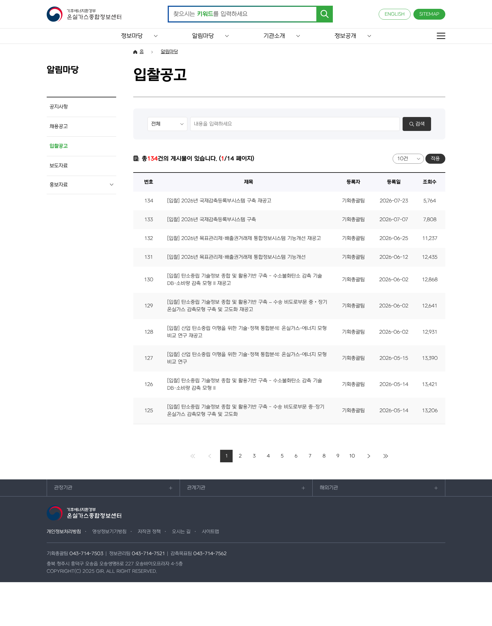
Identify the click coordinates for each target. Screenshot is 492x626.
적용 (435, 158)
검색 (420, 124)
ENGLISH (395, 14)
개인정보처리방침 (64, 531)
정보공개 (345, 36)
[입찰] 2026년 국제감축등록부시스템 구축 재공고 (219, 201)
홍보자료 (59, 185)
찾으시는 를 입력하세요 (210, 14)
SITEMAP (429, 14)
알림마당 (203, 36)
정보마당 (132, 36)
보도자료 (59, 166)
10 (352, 456)
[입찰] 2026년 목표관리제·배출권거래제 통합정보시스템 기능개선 (236, 257)
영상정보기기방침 (109, 531)
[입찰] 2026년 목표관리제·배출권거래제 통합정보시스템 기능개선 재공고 (244, 238)
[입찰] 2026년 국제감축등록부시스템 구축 (211, 219)
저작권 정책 (149, 531)
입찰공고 (59, 146)
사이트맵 (210, 531)
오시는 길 (181, 531)
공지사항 (59, 107)
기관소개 (274, 36)
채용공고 (59, 126)
